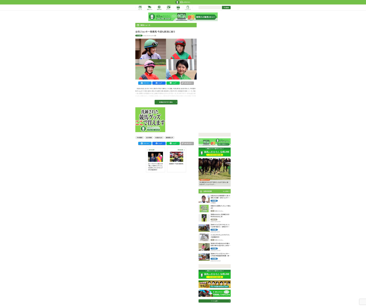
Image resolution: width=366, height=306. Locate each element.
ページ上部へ (214, 301)
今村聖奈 (139, 138)
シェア (160, 83)
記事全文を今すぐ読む (166, 102)
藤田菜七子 (169, 138)
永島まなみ (158, 138)
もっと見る (226, 191)
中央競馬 (138, 35)
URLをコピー (188, 83)
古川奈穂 (149, 138)
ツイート (146, 83)
